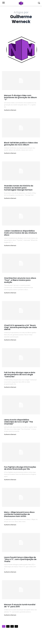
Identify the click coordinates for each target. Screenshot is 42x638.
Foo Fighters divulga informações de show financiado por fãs (20, 468)
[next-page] (16, 626)
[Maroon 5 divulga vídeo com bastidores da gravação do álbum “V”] (21, 80)
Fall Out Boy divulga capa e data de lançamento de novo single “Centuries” (19, 374)
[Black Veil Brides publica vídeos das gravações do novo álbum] (21, 127)
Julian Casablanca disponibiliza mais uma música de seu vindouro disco (20, 233)
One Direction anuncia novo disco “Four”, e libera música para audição (20, 280)
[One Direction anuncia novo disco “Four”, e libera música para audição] (21, 263)
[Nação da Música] (21, 3)
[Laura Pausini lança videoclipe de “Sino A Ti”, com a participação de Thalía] (21, 542)
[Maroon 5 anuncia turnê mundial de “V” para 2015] (21, 589)
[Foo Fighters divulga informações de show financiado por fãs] (21, 452)
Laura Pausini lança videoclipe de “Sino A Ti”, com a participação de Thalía (20, 559)
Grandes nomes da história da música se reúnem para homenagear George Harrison (18, 187)
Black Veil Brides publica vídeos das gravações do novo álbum (21, 143)
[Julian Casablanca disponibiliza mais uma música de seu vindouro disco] (21, 216)
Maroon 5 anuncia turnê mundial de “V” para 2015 (19, 605)
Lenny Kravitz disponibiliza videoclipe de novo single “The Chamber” (18, 421)
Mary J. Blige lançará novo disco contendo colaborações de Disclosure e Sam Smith (19, 514)
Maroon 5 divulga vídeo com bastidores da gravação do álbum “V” (20, 97)
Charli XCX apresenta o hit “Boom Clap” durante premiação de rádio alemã (20, 327)
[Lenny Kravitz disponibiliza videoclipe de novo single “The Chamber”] (21, 404)
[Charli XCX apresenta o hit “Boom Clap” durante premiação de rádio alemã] (21, 310)
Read (7, 114)
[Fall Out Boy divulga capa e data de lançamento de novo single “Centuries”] (21, 357)
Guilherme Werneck (10, 110)
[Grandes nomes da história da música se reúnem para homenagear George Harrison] (21, 170)
